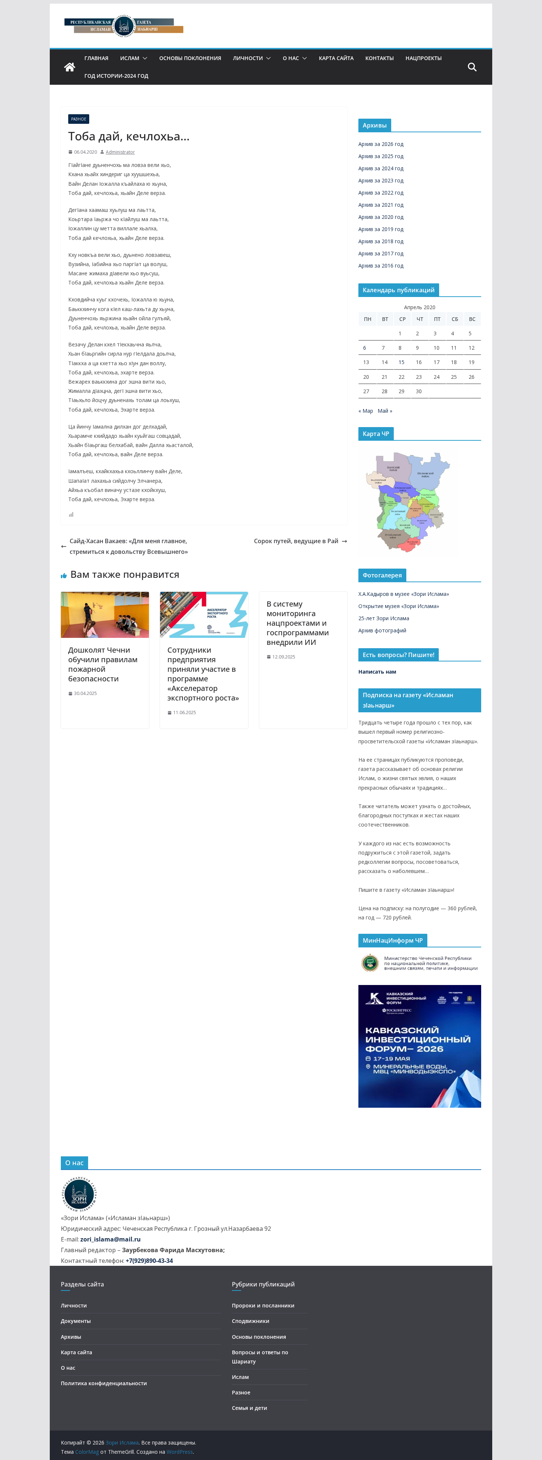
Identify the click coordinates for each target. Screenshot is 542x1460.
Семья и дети (249, 1407)
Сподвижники (251, 1320)
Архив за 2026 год (380, 143)
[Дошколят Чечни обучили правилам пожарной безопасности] (105, 597)
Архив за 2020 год (380, 216)
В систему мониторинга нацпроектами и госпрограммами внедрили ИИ (298, 623)
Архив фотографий (382, 630)
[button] (143, 58)
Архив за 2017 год (380, 253)
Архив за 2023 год (380, 180)
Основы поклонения (190, 58)
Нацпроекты (424, 58)
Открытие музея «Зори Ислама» (398, 606)
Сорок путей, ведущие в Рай (296, 541)
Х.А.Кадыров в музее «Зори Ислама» (403, 593)
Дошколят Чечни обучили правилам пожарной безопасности (103, 664)
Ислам (129, 58)
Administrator (120, 152)
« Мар (365, 410)
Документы (76, 1320)
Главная (96, 58)
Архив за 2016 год (380, 265)
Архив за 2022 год (380, 192)
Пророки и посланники (263, 1305)
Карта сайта (336, 58)
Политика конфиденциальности (104, 1383)
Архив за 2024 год (380, 168)
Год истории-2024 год (116, 75)
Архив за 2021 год (380, 204)
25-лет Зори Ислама (383, 618)
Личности (248, 58)
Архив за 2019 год (380, 229)
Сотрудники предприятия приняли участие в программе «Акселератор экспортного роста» (203, 674)
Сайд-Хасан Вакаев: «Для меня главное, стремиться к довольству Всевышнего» (129, 546)
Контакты (379, 58)
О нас (291, 58)
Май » (385, 410)
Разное (78, 119)
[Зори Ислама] (70, 67)
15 (401, 362)
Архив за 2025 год (380, 156)
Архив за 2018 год (380, 241)
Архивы (71, 1336)
